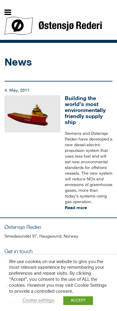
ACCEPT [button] (78, 301)
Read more (76, 207)
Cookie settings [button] (38, 300)
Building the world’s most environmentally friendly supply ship (85, 110)
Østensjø (53, 26)
